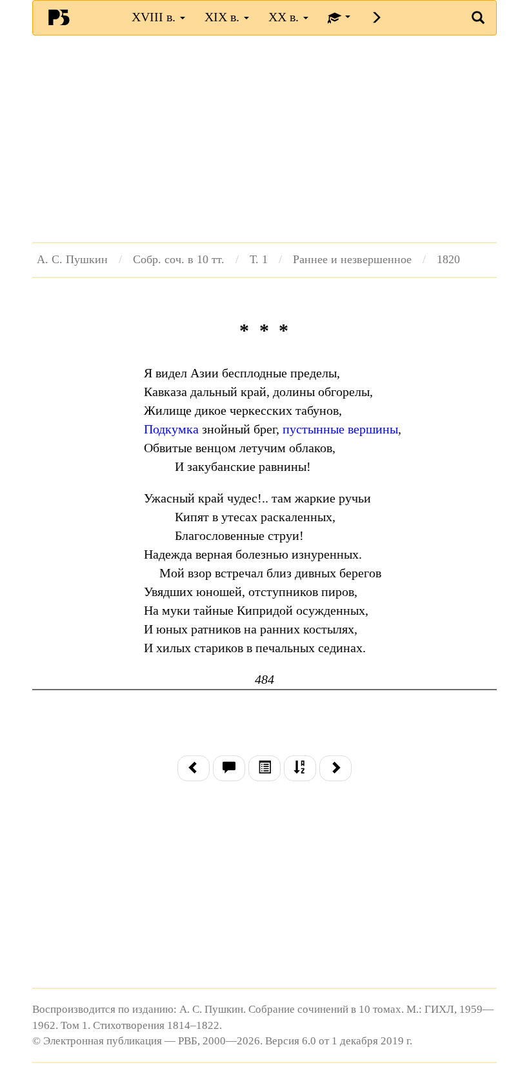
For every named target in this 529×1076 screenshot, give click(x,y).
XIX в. (224, 17)
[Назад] (193, 768)
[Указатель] (300, 768)
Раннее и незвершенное (352, 259)
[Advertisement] (264, 138)
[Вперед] (335, 768)
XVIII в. (155, 17)
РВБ (59, 17)
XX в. (285, 17)
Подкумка (171, 429)
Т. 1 (259, 259)
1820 (448, 259)
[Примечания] (229, 768)
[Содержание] (264, 768)
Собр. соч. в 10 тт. (179, 259)
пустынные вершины (340, 429)
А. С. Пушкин (72, 259)
